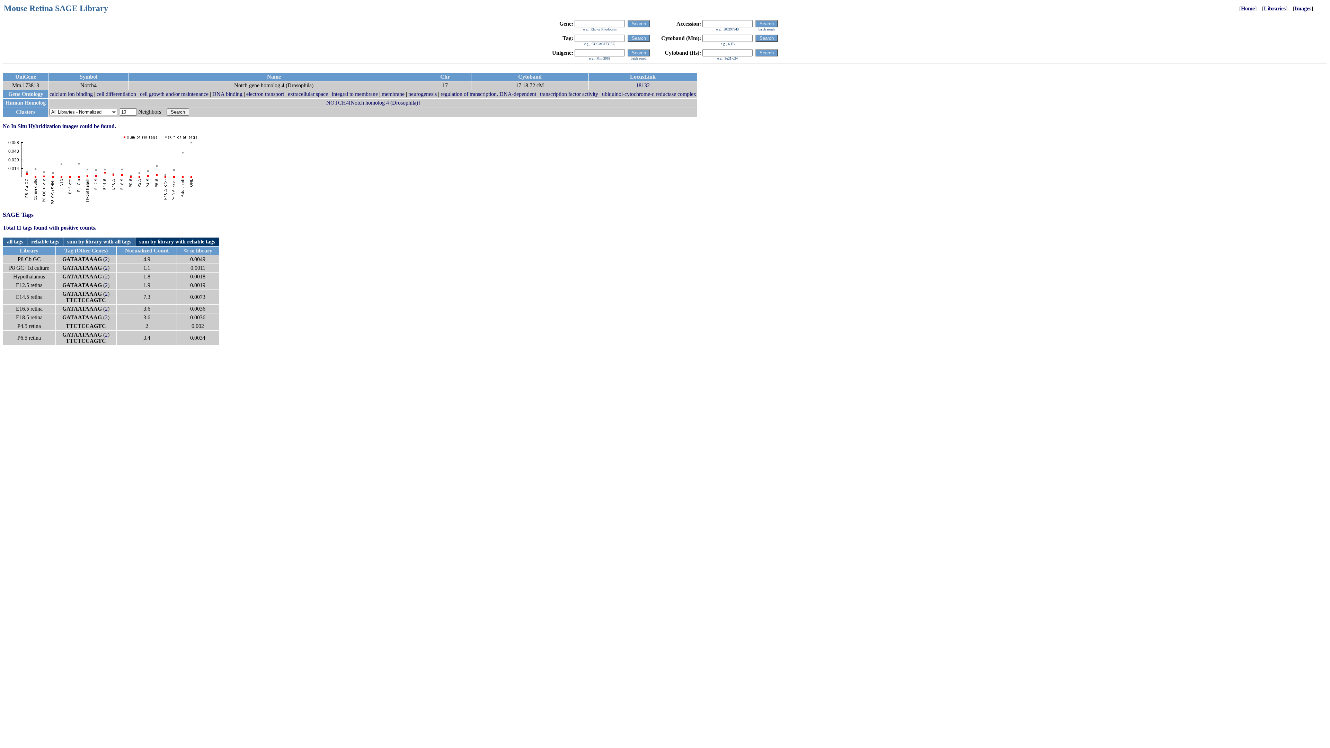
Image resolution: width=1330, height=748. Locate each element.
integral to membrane (355, 94)
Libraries (1275, 8)
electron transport (265, 94)
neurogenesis (422, 94)
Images (1303, 8)
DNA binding (227, 94)
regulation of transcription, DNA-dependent (488, 94)
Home (1248, 8)
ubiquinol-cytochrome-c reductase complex (649, 94)
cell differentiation (116, 94)
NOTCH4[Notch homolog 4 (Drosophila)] (373, 103)
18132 (643, 85)
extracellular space (308, 94)
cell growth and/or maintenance (174, 94)
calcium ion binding (71, 94)
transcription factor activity (569, 94)
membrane (393, 94)
